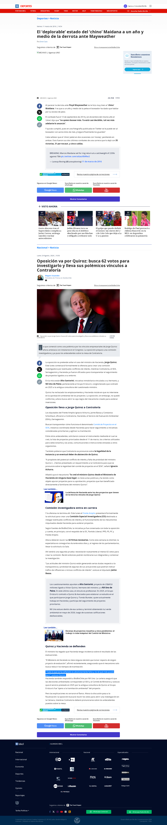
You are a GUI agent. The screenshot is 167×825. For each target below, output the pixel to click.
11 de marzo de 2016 (92, 161)
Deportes (19, 774)
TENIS (66, 11)
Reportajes (20, 795)
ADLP (84, 11)
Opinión (18, 788)
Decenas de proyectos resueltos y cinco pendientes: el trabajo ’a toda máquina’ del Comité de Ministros (90, 632)
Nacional (19, 752)
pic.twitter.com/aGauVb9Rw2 (75, 156)
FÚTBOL (33, 11)
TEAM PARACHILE (96, 11)
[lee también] (54, 497)
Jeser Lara (43, 41)
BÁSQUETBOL (45, 11)
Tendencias (20, 781)
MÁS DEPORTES (112, 11)
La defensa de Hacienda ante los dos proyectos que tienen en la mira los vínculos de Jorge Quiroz (92, 493)
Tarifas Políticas (21, 810)
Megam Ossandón (52, 276)
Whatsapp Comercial (100, 812)
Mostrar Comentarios (78, 199)
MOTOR (75, 11)
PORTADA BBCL (20, 11)
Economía (19, 766)
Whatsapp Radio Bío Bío (140, 812)
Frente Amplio (89, 513)
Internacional (21, 759)
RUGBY (56, 11)
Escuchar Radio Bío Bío (139, 11)
